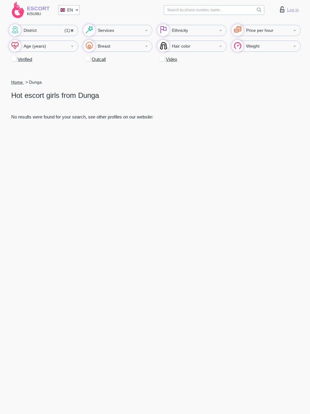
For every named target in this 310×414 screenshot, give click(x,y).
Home (17, 82)
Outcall (99, 59)
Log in (293, 9)
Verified (25, 59)
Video (171, 59)
